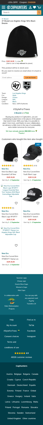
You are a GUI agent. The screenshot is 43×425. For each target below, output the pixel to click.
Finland (18, 391)
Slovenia (11, 413)
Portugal (16, 407)
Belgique (17, 374)
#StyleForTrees (11, 331)
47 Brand (5, 19)
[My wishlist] (34, 7)
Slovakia (34, 407)
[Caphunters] (12, 7)
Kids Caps (21, 290)
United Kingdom (14, 418)
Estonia (10, 391)
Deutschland (22, 385)
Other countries (29, 418)
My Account (12, 325)
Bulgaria (26, 374)
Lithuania (15, 402)
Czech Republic (29, 380)
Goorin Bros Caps (21, 284)
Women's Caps (21, 287)
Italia (34, 396)
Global (33, 391)
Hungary (18, 396)
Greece (10, 396)
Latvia (7, 402)
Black (14, 101)
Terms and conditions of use (11, 345)
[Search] (39, 12)
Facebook (31, 331)
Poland (8, 407)
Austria (9, 374)
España (32, 385)
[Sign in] (30, 7)
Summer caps (22, 278)
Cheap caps (21, 281)
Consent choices (11, 336)
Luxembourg (26, 402)
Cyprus (18, 380)
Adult (14, 95)
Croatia (10, 380)
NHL (14, 99)
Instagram (31, 336)
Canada (35, 374)
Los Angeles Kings (19, 93)
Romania (25, 407)
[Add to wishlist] (16, 160)
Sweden (20, 413)
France (26, 391)
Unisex (14, 97)
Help (12, 320)
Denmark (11, 385)
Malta (35, 402)
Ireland (27, 396)
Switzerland (30, 413)
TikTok (31, 325)
